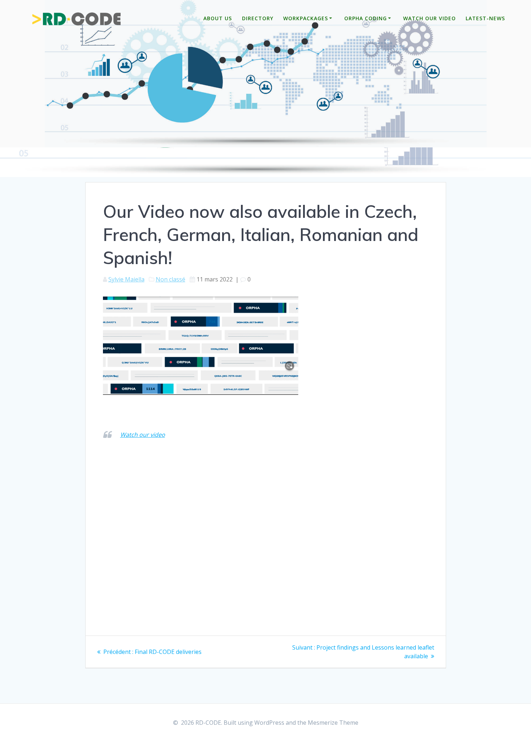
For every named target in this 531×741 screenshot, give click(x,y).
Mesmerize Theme (333, 723)
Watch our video (429, 18)
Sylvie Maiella (126, 279)
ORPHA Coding (365, 18)
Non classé (170, 279)
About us (217, 18)
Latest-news (485, 18)
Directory (257, 18)
